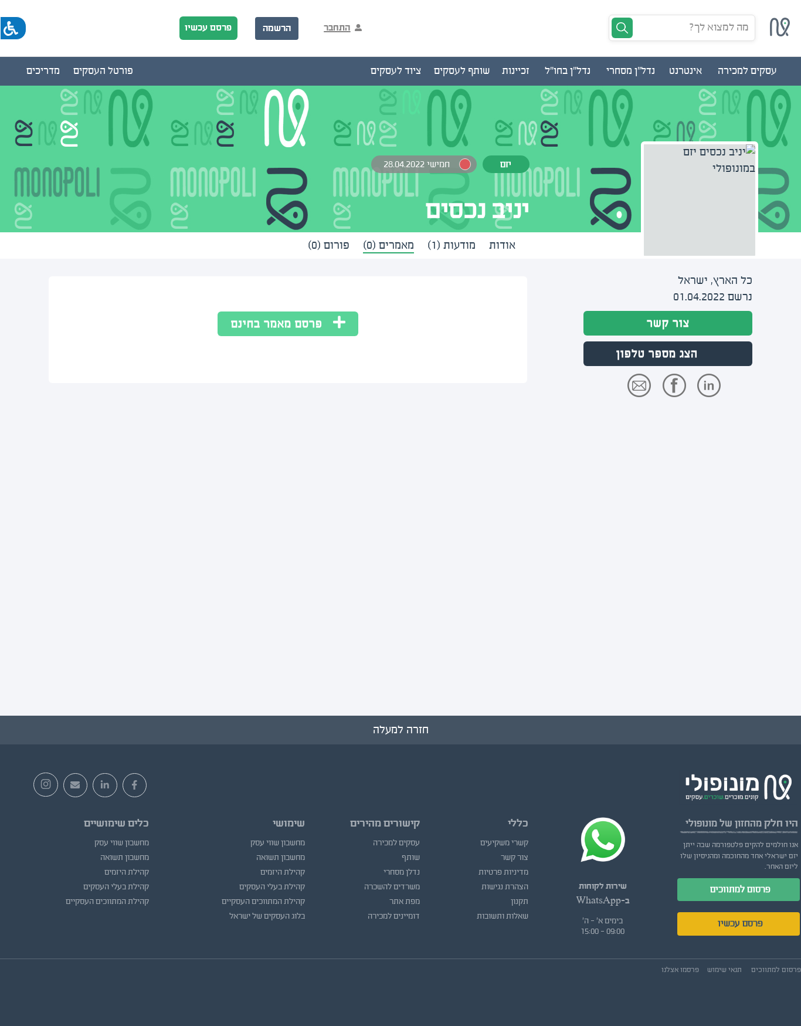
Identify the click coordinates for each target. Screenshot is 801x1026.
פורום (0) (328, 245)
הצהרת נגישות (504, 887)
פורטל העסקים (103, 71)
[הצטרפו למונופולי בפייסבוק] (135, 785)
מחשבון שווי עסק (277, 843)
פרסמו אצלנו (680, 969)
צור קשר (668, 323)
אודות (502, 245)
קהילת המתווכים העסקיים (263, 901)
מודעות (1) (451, 245)
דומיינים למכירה (394, 916)
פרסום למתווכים (740, 889)
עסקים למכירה (396, 843)
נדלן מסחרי (401, 872)
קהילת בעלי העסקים (272, 887)
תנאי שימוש (724, 969)
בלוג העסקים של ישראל (267, 916)
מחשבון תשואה (280, 857)
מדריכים (43, 71)
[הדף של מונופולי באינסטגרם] (45, 785)
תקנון (519, 901)
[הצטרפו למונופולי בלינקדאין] (105, 785)
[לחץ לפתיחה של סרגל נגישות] (13, 28)
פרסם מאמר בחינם (282, 324)
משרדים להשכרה (392, 887)
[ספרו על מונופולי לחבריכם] (75, 785)
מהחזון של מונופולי (723, 823)
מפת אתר (404, 901)
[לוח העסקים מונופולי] (780, 33)
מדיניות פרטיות (503, 872)
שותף (411, 857)
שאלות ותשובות (502, 916)
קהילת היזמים (282, 872)
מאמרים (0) (388, 245)
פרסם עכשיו (208, 27)
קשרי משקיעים (504, 843)
